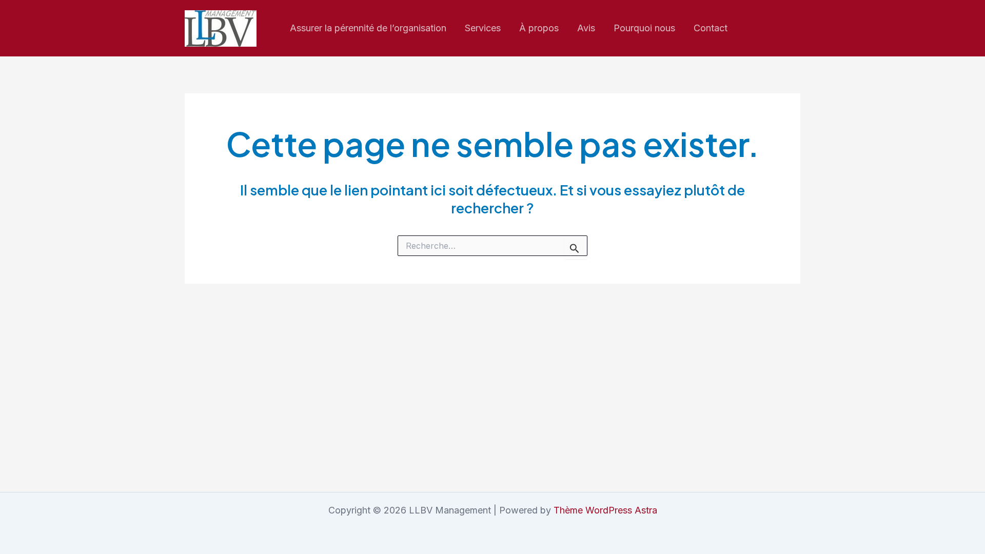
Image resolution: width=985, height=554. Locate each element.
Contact (710, 28)
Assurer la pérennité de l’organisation (368, 28)
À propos (539, 28)
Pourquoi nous (644, 28)
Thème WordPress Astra (605, 510)
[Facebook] (773, 28)
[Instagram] (751, 28)
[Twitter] (795, 28)
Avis (586, 28)
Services (483, 28)
